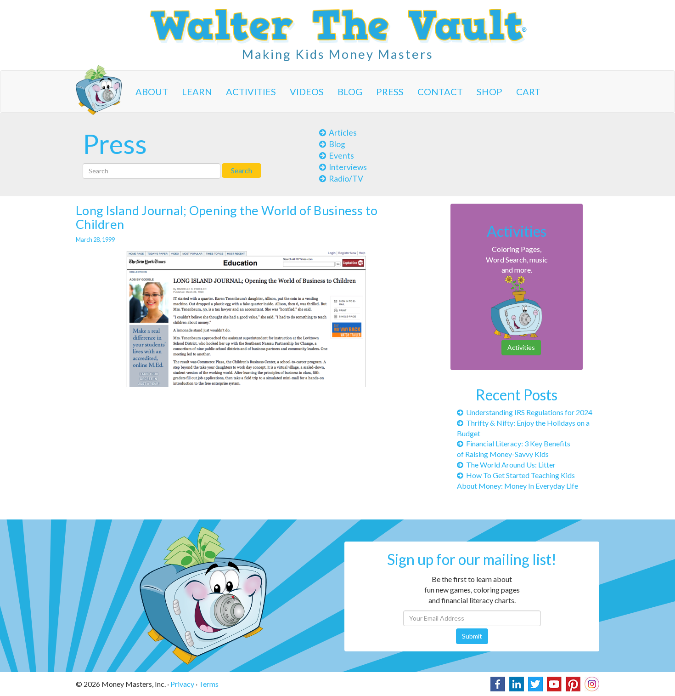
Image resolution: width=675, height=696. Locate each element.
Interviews (346, 167)
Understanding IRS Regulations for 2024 (527, 412)
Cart (528, 91)
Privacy (182, 683)
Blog (350, 91)
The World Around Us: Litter (509, 464)
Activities (251, 91)
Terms (209, 683)
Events (340, 155)
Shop (489, 91)
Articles (341, 132)
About (151, 91)
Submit (472, 636)
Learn (197, 91)
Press (390, 91)
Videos (307, 91)
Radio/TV (344, 178)
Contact (440, 91)
